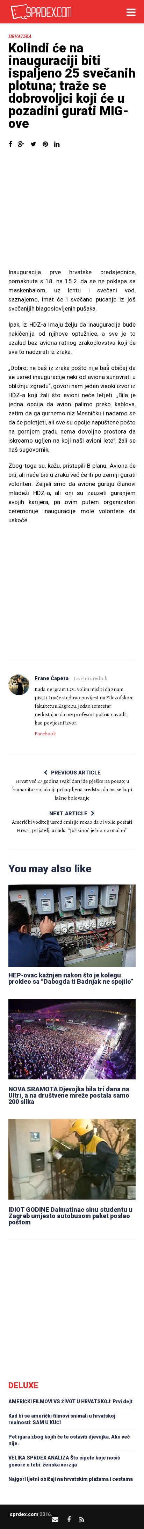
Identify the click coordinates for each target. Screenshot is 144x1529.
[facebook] (69, 1519)
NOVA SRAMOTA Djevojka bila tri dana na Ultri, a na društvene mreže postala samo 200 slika (68, 1095)
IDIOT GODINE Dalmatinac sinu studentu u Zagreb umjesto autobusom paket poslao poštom (70, 1216)
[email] (55, 1519)
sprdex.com (24, 1514)
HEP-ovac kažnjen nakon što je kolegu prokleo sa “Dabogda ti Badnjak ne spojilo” (70, 978)
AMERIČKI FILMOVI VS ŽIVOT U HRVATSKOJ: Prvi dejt (70, 1401)
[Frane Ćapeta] (18, 684)
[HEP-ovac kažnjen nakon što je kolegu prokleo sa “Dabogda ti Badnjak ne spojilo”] (72, 924)
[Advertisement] (72, 212)
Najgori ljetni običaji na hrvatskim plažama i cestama (70, 1479)
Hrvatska (19, 36)
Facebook (45, 734)
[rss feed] (81, 1519)
